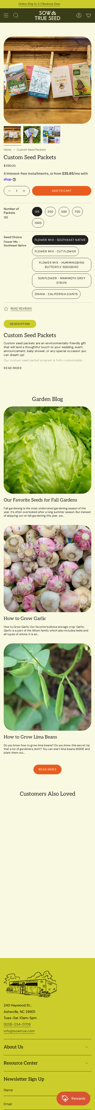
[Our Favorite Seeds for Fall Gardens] (47, 450)
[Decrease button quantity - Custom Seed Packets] (9, 191)
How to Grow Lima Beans (30, 737)
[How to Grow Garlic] (47, 568)
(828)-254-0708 (17, 1024)
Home (7, 150)
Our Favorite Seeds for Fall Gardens (40, 500)
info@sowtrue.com (19, 1031)
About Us (13, 1047)
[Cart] (88, 15)
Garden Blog (47, 399)
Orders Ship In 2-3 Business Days (31, 4)
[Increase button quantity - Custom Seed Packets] (24, 191)
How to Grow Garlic (25, 618)
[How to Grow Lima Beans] (47, 687)
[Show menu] (6, 15)
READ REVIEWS (21, 308)
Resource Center (21, 1063)
